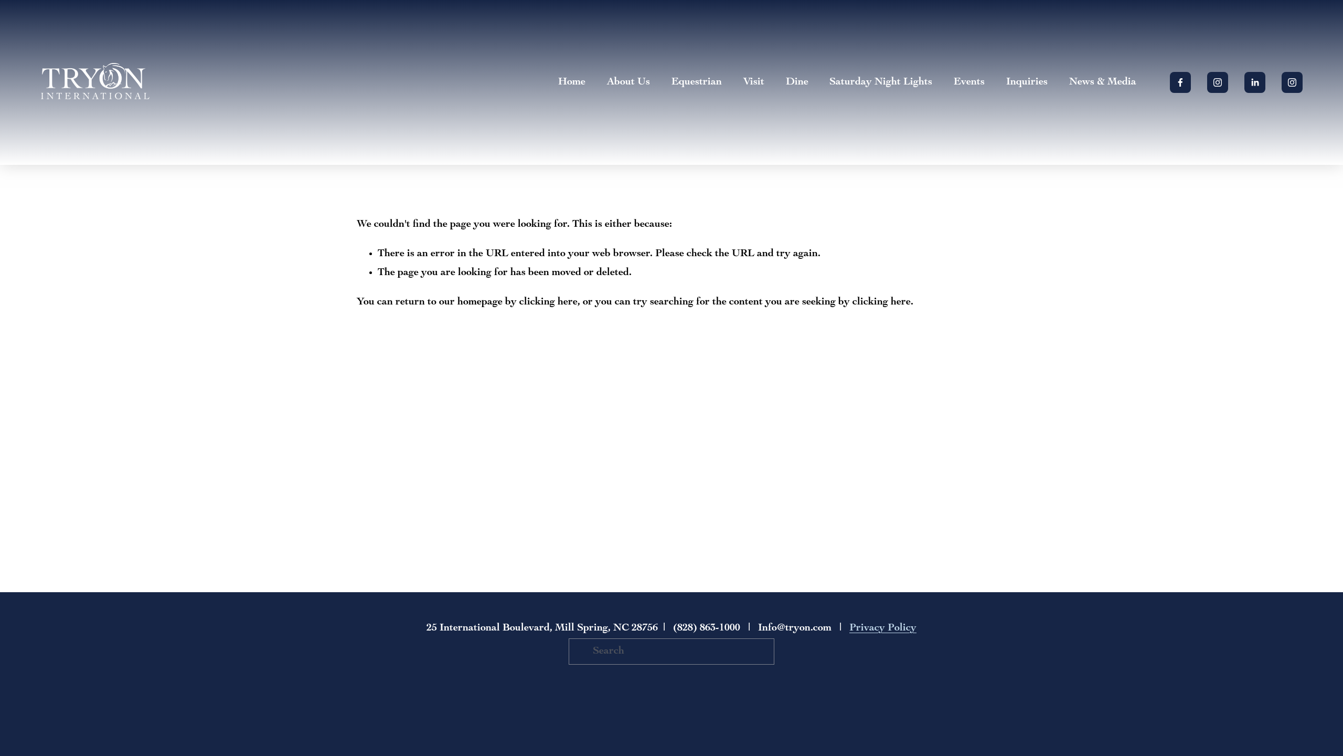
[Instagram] (1217, 82)
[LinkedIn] (1254, 82)
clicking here (548, 302)
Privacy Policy (882, 628)
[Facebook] (1180, 82)
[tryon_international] (1292, 82)
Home (571, 82)
